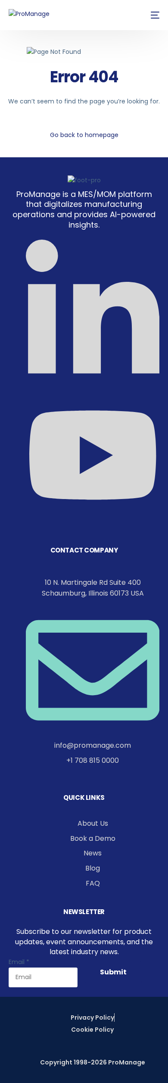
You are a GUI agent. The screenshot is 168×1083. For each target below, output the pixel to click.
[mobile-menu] (153, 15)
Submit (113, 972)
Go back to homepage (84, 135)
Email (19, 962)
